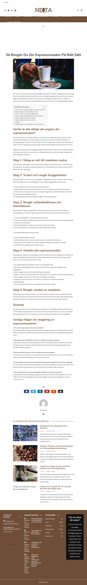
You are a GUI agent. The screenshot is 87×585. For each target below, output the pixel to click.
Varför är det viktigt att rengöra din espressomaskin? (30, 109)
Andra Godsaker (54, 519)
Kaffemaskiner (54, 529)
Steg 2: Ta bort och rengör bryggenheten (26, 114)
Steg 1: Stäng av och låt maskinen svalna (26, 111)
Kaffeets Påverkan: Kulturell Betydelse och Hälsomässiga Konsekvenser (56, 447)
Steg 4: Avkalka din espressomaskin (25, 118)
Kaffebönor (54, 526)
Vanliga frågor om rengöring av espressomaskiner (29, 124)
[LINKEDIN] (40, 391)
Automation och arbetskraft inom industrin (53, 427)
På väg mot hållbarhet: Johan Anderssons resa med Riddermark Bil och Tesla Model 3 (36, 560)
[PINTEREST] (46, 391)
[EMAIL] (60, 391)
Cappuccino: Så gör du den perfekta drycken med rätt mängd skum (55, 467)
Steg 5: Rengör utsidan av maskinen (25, 120)
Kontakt (6, 2)
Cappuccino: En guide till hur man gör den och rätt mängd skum (55, 487)
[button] (43, 107)
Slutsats (17, 122)
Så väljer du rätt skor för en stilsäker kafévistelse (36, 545)
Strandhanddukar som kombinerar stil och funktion (36, 520)
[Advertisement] (43, 40)
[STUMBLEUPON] (53, 391)
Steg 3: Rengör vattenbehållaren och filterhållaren (29, 116)
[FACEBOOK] (26, 391)
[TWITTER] (33, 391)
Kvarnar (54, 532)
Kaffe (43, 26)
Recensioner (54, 536)
